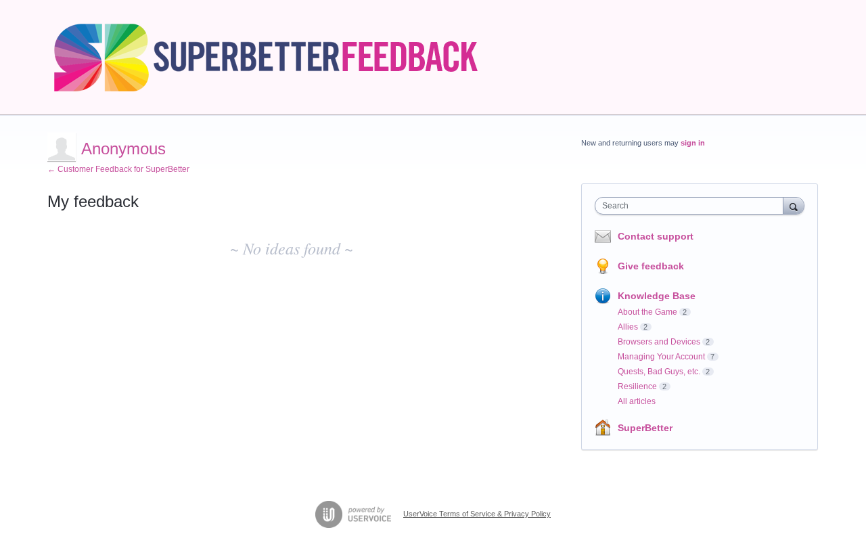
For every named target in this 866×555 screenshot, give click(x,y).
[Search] (793, 205)
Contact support (655, 236)
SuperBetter (645, 427)
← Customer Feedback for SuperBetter (118, 169)
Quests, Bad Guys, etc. (659, 371)
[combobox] (692, 205)
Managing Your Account (661, 356)
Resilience (637, 386)
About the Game (647, 312)
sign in (693, 143)
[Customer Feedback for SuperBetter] (279, 57)
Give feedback (651, 266)
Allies (628, 327)
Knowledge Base (657, 295)
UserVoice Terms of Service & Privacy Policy (477, 514)
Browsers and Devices (659, 342)
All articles (637, 401)
